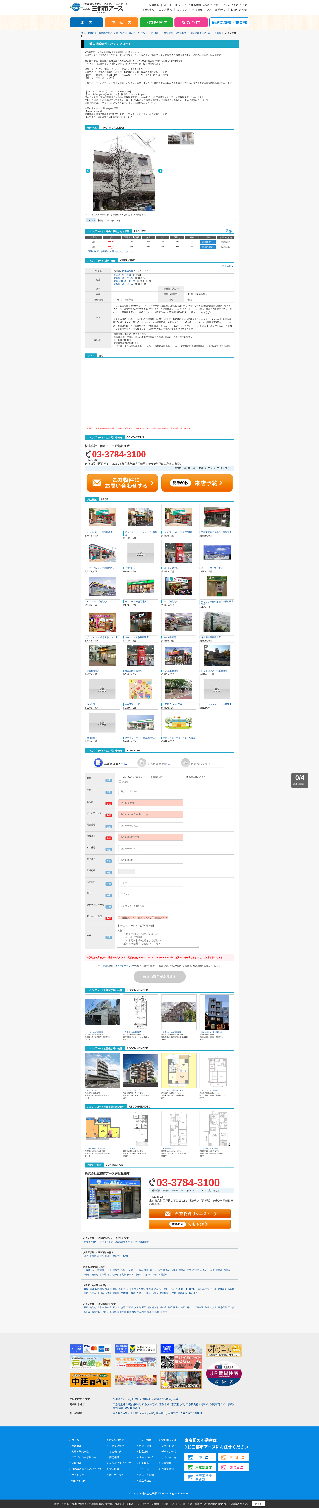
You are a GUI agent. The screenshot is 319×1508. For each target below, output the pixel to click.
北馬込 (139, 1270)
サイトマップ (78, 1474)
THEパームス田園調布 (133, 1032)
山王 (160, 1270)
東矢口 (87, 1274)
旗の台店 (191, 22)
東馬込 (116, 1270)
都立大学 (141, 1312)
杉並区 (126, 1256)
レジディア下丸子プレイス (135, 1090)
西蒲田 (100, 1270)
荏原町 (129, 1307)
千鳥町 (165, 1289)
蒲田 (146, 1270)
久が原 (211, 1270)
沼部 (199, 1289)
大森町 (108, 1293)
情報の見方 (227, 266)
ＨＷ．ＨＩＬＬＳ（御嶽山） (212, 1032)
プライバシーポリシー (124, 965)
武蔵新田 (222, 1289)
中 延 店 (121, 22)
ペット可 (144, 1469)
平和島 (100, 1293)
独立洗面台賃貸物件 (124, 1242)
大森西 (87, 1270)
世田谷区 (117, 1256)
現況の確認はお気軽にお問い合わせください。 (110, 251)
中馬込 (203, 1270)
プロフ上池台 (130, 1148)
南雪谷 (182, 1270)
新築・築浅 (145, 1445)
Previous (88, 171)
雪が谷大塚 (139, 1289)
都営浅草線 (133, 1404)
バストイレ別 (146, 1474)
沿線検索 (148, 9)
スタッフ (182, 9)
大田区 (123, 270)
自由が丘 (121, 1312)
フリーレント (168, 1445)
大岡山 (192, 1289)
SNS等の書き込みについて (201, 5)
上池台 (130, 270)
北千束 (132, 281)
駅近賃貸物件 (90, 1242)
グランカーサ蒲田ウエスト (173, 1090)
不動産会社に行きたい (197, 777)
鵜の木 (153, 1270)
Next (160, 171)
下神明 (164, 1312)
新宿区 (93, 1256)
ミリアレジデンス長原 (209, 1148)
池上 (94, 1270)
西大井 (231, 1307)
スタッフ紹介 (116, 1445)
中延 (170, 1307)
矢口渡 (231, 1289)
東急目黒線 (192, 1404)
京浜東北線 (177, 1404)
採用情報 (154, 5)
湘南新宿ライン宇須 (221, 1404)
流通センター (199, 1293)
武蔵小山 (96, 1312)
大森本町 (147, 1274)
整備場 (181, 1293)
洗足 (123, 1307)
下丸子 (122, 1274)
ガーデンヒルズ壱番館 (209, 1090)
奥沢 (214, 1307)
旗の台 (130, 284)
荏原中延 (199, 1307)
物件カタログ (78, 1480)
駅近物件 (144, 1463)
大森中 (174, 1270)
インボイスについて (234, 5)
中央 (155, 1274)
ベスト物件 (145, 1440)
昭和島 (188, 1293)
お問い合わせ (239, 9)
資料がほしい (160, 777)
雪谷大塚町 (112, 1274)
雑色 (133, 1293)
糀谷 (148, 1293)
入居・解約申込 (216, 9)
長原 (129, 275)
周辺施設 (114, 1457)
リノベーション (170, 1457)
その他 (125, 781)
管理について (161, 917)
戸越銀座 (111, 1312)
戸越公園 (222, 1307)
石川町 (195, 1270)
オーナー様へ (172, 5)
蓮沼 (177, 1289)
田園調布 (163, 1274)
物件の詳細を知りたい (132, 777)
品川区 (100, 1256)
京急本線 (164, 1404)
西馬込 (227, 1270)
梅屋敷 (116, 1293)
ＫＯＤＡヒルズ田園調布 (172, 1032)
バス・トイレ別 (105, 1242)
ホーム (75, 1440)
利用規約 (104, 965)
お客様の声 (115, 1451)
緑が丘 (163, 1307)
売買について (144, 917)
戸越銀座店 (156, 22)
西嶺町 (95, 1274)
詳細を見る (207, 242)
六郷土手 (140, 1293)
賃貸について (128, 917)
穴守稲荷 (164, 1293)
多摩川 (103, 1274)
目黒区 (108, 1256)
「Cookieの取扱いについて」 (215, 1504)
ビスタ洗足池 (168, 1148)
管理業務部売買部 (203, 1477)
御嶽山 (149, 1289)
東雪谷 (219, 1270)
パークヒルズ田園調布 (95, 1032)
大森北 (132, 1270)
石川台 (129, 1289)
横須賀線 (135, 1408)
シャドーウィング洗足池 (96, 1148)
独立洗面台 (145, 1480)
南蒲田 (130, 1274)
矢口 (189, 1270)
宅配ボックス (168, 1440)
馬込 (86, 1293)
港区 (86, 1256)
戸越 (104, 1312)
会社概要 (197, 9)
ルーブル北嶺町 (92, 1090)
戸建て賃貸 (167, 1469)
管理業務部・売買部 (229, 22)
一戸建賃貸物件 (143, 1242)
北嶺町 (138, 1274)
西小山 (190, 1307)
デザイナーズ (168, 1451)
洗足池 (130, 278)
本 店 (86, 22)
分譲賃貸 (166, 1463)
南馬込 (166, 1270)
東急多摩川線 (120, 1408)
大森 (86, 1289)
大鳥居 (155, 1293)
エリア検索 (165, 9)
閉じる (258, 1504)
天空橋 (173, 1293)
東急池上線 (119, 275)
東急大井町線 (120, 281)
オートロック (146, 1457)
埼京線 (204, 1404)
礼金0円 (143, 1451)
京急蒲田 (125, 1293)
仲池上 (124, 1270)
